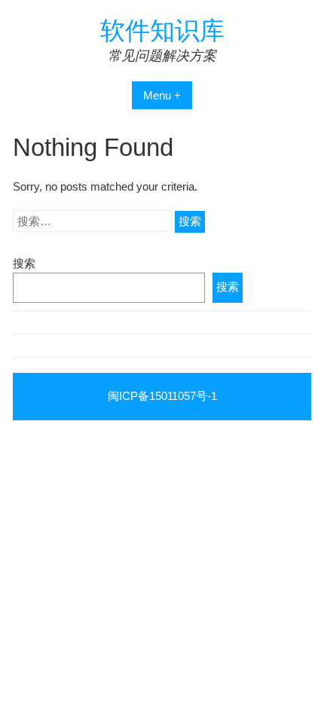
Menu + (162, 95)
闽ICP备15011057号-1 (162, 395)
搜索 (24, 263)
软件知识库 (162, 30)
